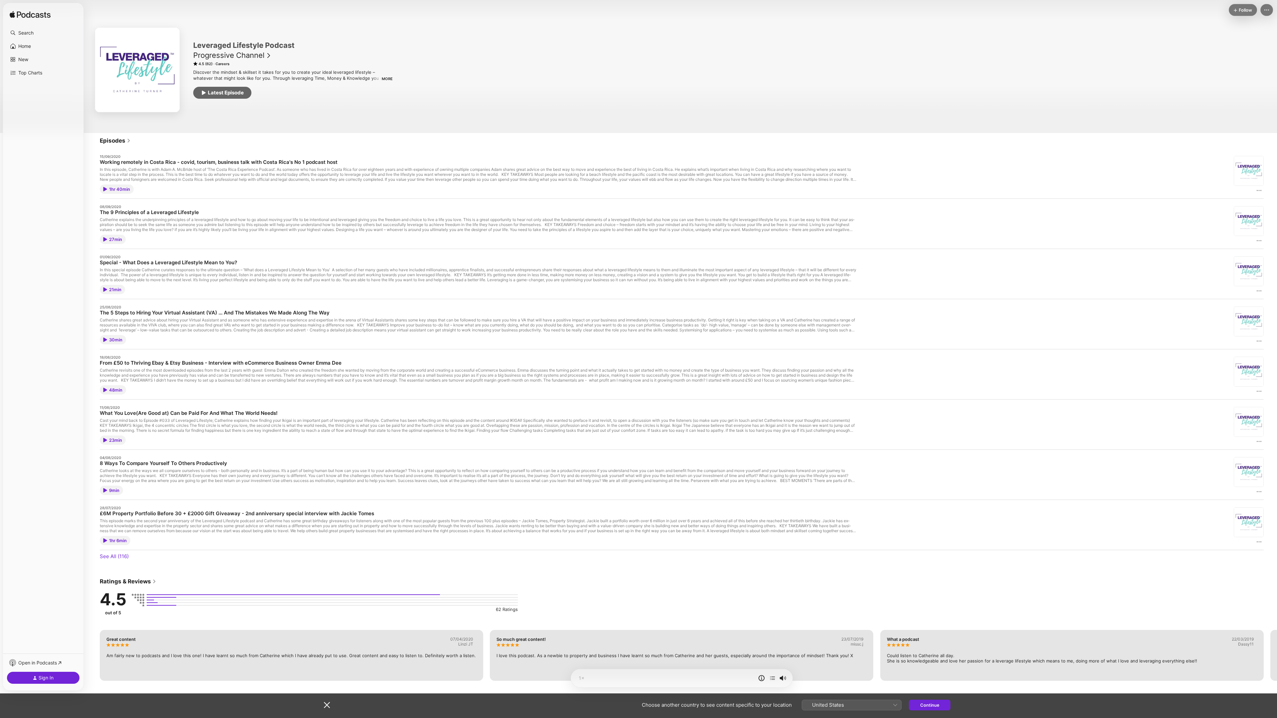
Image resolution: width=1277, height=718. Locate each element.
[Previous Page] (93, 655)
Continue (929, 705)
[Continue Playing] (773, 678)
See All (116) (114, 556)
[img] (30, 15)
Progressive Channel (228, 55)
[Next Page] (1270, 655)
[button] (43, 33)
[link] (115, 140)
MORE (387, 78)
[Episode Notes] (762, 678)
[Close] (327, 705)
